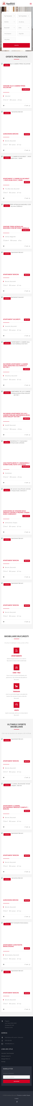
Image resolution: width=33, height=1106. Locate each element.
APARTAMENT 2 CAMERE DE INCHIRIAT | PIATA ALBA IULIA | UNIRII (16, 179)
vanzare (7, 65)
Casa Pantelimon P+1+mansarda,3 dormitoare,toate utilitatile (16, 464)
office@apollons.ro (9, 1043)
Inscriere (16, 1081)
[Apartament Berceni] (16, 252)
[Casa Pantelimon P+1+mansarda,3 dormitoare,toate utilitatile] (16, 442)
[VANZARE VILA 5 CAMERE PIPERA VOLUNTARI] (16, 64)
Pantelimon (8, 473)
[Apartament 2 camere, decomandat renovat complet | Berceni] (16, 784)
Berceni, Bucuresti (10, 141)
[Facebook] (16, 1101)
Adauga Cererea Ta (6, 1056)
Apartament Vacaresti (11, 319)
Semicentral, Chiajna (11, 522)
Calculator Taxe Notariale (7, 1053)
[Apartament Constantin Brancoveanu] (16, 923)
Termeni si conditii (21, 1095)
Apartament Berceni (11, 274)
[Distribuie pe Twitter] (27, 105)
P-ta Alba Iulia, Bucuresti (12, 189)
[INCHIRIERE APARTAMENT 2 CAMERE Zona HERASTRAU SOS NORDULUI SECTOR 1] (16, 343)
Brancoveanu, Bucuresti (12, 955)
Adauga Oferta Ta (5, 1058)
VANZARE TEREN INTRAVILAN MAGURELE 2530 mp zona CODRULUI (16, 227)
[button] (9, 16)
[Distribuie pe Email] (29, 105)
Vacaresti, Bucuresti (11, 326)
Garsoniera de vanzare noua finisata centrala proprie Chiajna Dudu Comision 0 (16, 512)
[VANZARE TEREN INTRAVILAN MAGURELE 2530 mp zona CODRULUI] (16, 205)
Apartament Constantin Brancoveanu (12, 945)
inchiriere (7, 113)
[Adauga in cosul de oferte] (3, 105)
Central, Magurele (10, 236)
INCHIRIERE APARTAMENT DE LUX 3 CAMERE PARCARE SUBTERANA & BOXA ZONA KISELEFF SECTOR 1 (16, 415)
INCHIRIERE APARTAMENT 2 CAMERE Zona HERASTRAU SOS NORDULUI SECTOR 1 (15, 365)
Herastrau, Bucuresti (11, 376)
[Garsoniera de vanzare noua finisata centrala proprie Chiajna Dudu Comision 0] (16, 490)
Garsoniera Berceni (10, 134)
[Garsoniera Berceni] (16, 112)
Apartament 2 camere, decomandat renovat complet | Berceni (15, 807)
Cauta (16, 45)
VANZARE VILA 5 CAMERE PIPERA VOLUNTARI (14, 86)
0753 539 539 (8, 1040)
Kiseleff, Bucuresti (10, 425)
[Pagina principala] (9, 3)
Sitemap (3, 1061)
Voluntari (7, 96)
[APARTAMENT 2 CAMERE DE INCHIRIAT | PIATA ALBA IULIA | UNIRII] (16, 157)
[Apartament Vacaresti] (16, 297)
